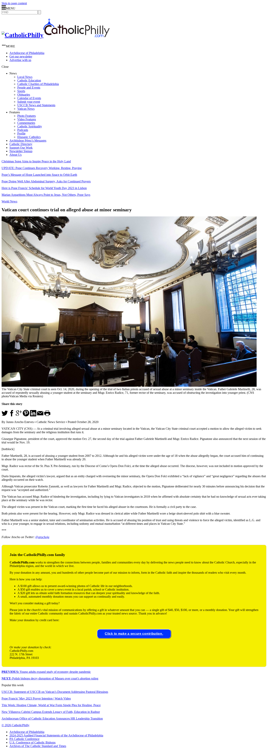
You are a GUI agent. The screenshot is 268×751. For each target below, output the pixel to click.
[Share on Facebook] (12, 415)
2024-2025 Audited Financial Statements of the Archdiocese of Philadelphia (56, 735)
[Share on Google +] (19, 415)
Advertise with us (20, 60)
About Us (15, 154)
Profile (21, 133)
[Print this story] (47, 415)
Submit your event (28, 101)
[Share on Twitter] (5, 415)
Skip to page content (14, 3)
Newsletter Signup (20, 151)
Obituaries (23, 94)
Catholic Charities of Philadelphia (38, 84)
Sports (21, 91)
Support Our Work (21, 147)
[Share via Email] (40, 415)
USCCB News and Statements (36, 105)
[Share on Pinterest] (26, 415)
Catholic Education (29, 80)
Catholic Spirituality (29, 126)
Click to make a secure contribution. (134, 633)
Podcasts (22, 130)
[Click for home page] (56, 34)
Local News (24, 77)
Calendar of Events (29, 98)
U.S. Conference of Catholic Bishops (32, 742)
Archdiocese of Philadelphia (26, 53)
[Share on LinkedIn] (33, 415)
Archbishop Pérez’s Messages (27, 140)
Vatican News (26, 108)
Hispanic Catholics (29, 137)
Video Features (26, 119)
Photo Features (26, 115)
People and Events (28, 87)
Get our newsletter (20, 56)
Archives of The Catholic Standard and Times (37, 746)
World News (9, 201)
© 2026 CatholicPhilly (15, 725)
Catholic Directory (20, 144)
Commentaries (26, 123)
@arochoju (42, 537)
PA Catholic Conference (24, 739)
